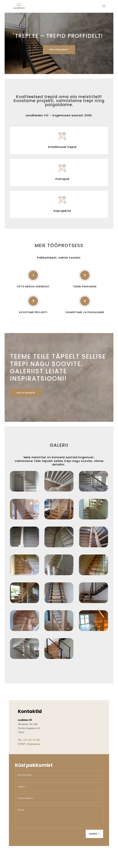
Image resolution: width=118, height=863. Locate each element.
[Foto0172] (58, 546)
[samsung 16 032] (93, 602)
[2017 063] (58, 490)
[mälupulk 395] (24, 602)
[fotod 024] (58, 574)
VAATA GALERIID (25, 392)
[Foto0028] (93, 518)
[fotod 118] (93, 574)
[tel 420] (58, 630)
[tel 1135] (93, 630)
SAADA (93, 833)
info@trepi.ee (33, 744)
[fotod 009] (93, 546)
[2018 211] (24, 518)
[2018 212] (58, 518)
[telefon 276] (58, 658)
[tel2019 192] (24, 658)
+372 (31, 740)
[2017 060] (24, 490)
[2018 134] (93, 490)
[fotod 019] (24, 574)
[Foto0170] (24, 546)
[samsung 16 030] (58, 602)
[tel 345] (24, 630)
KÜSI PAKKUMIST (59, 49)
